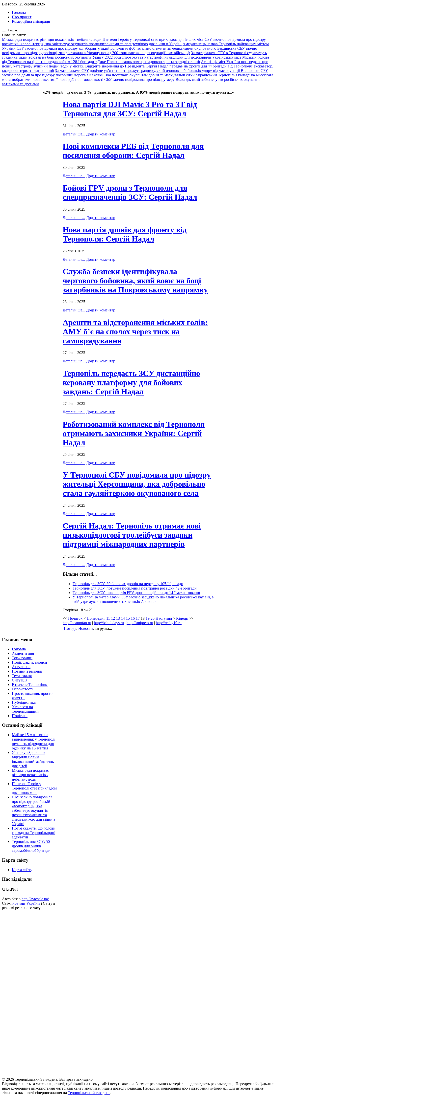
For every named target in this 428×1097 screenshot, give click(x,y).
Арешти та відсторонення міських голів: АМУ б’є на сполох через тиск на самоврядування (135, 331)
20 (153, 618)
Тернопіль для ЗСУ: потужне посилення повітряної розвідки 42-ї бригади (135, 588)
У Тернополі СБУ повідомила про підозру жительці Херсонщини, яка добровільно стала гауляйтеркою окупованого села (137, 484)
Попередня (96, 618)
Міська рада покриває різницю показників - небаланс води (30, 774)
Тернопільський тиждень (89, 1093)
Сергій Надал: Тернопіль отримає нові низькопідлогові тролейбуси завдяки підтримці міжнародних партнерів (132, 534)
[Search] (4, 31)
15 (128, 618)
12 (113, 618)
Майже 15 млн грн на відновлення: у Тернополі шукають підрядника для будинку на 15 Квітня (33, 741)
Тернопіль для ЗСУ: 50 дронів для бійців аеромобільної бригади (31, 846)
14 (123, 618)
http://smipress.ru (140, 623)
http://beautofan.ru (77, 623)
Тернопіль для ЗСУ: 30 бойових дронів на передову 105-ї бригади (128, 584)
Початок (75, 618)
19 (148, 618)
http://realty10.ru (169, 623)
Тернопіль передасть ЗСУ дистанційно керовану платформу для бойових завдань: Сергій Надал (131, 382)
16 (133, 618)
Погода (70, 628)
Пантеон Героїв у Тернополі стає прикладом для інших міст (34, 788)
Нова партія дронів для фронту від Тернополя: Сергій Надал (125, 234)
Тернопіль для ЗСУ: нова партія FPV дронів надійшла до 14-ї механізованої (136, 593)
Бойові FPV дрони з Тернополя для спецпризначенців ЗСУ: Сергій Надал (130, 192)
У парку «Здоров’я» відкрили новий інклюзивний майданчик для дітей (33, 759)
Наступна (164, 618)
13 (118, 618)
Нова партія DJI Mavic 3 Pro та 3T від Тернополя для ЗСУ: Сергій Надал (130, 109)
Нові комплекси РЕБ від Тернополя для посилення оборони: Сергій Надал (133, 151)
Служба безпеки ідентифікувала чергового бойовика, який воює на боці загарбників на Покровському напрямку (135, 280)
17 (138, 618)
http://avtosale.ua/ (35, 899)
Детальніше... (74, 134)
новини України (26, 903)
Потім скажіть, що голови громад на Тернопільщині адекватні (33, 832)
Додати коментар (100, 134)
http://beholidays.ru (109, 623)
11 (108, 618)
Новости (85, 628)
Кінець (182, 618)
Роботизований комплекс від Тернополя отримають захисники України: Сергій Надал (134, 433)
